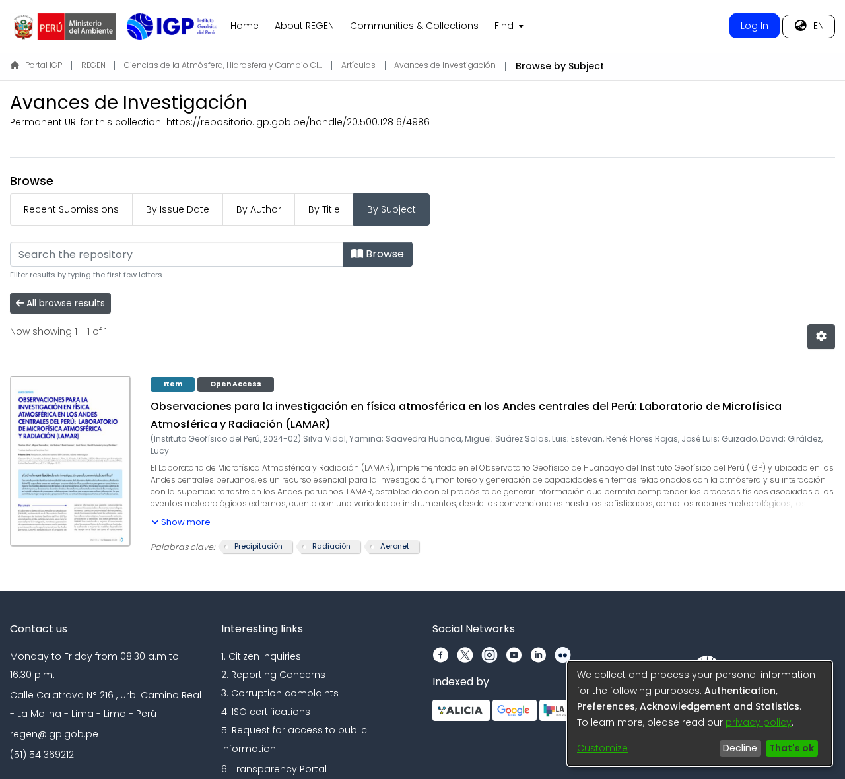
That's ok (791, 748)
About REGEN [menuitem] (304, 25)
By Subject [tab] (391, 209)
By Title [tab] (324, 209)
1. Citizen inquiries (261, 656)
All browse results (64, 303)
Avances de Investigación (445, 65)
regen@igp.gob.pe (54, 734)
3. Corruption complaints (280, 693)
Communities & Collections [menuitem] (414, 25)
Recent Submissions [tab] (71, 209)
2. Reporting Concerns (273, 674)
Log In (754, 25)
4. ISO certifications (265, 711)
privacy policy (759, 722)
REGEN (93, 65)
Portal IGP (43, 65)
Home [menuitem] (244, 25)
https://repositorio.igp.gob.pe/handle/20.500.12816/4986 (298, 122)
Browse (383, 253)
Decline (740, 748)
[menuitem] (508, 26)
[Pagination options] (821, 336)
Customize (602, 748)
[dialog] (700, 713)
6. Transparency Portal (274, 769)
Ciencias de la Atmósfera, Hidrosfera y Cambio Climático (223, 65)
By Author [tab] (258, 209)
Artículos (358, 65)
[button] (181, 519)
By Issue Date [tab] (177, 209)
